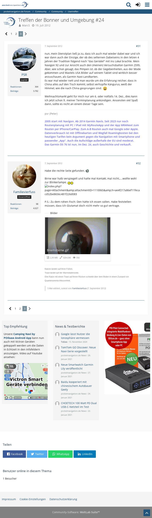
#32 (138, 163)
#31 (138, 46)
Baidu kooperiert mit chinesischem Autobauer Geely (76, 385)
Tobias (64, 341)
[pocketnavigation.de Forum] (15, 4)
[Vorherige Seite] (6, 34)
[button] (147, 4)
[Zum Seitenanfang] (146, 512)
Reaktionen (15, 86)
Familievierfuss (79, 288)
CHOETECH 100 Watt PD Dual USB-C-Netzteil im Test (79, 405)
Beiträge (14, 91)
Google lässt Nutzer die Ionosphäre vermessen (75, 336)
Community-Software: (76, 512)
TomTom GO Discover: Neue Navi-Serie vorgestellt (78, 349)
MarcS (26, 25)
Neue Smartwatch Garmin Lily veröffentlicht (77, 366)
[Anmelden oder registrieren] (138, 4)
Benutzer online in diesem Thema (27, 471)
